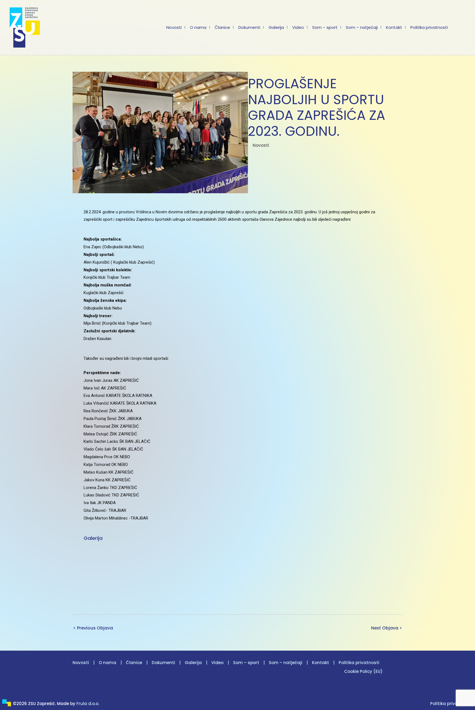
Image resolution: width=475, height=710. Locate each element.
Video (217, 662)
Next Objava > (386, 628)
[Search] (463, 28)
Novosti (261, 145)
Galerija (193, 662)
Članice (134, 662)
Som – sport (246, 662)
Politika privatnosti (359, 662)
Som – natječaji (285, 662)
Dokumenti (163, 662)
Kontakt (320, 662)
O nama (107, 662)
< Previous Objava (93, 628)
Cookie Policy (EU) (363, 671)
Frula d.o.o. (87, 703)
